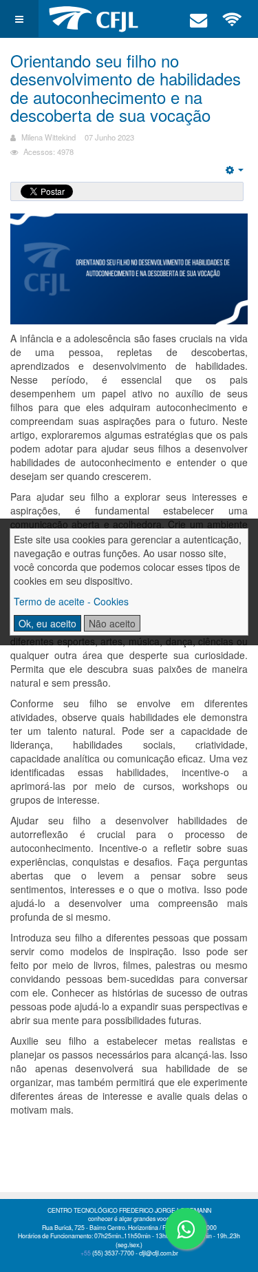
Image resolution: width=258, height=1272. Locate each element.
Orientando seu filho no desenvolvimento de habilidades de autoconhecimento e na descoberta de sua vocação (125, 87)
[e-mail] (199, 18)
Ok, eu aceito (47, 623)
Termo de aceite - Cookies (71, 601)
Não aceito (112, 623)
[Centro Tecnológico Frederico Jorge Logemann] (94, 19)
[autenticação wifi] (232, 18)
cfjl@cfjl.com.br (158, 1253)
